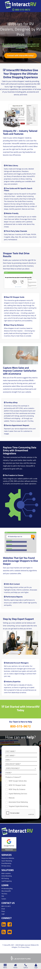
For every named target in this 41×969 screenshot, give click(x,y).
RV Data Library (6, 866)
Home (15, 967)
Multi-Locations (6, 873)
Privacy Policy (25, 947)
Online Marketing (6, 876)
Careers (3, 899)
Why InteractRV (6, 891)
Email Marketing (6, 863)
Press (3, 911)
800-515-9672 (22, 9)
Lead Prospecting (6, 881)
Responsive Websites (7, 858)
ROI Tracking (5, 878)
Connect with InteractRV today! (20, 55)
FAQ (2, 896)
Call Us (26, 967)
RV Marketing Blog (6, 888)
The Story (4, 894)
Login (36, 967)
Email (3, 909)
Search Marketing (6, 861)
